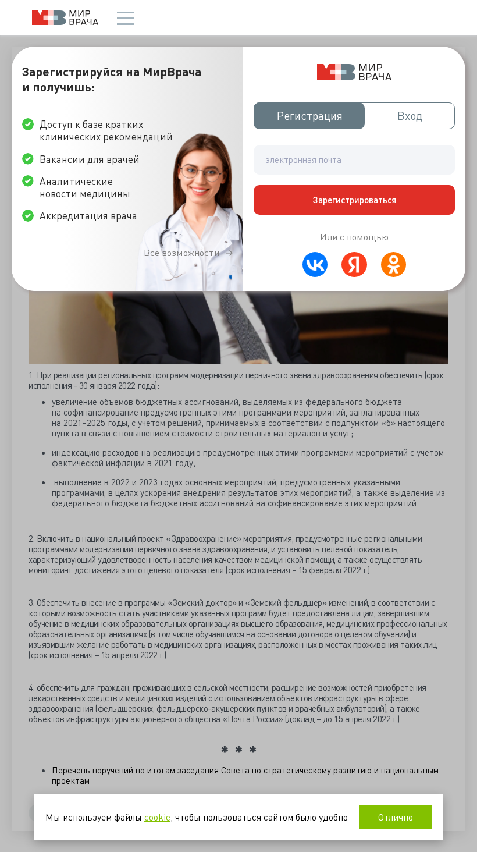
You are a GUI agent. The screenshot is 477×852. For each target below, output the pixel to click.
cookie (157, 817)
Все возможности (181, 252)
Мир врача (65, 17)
